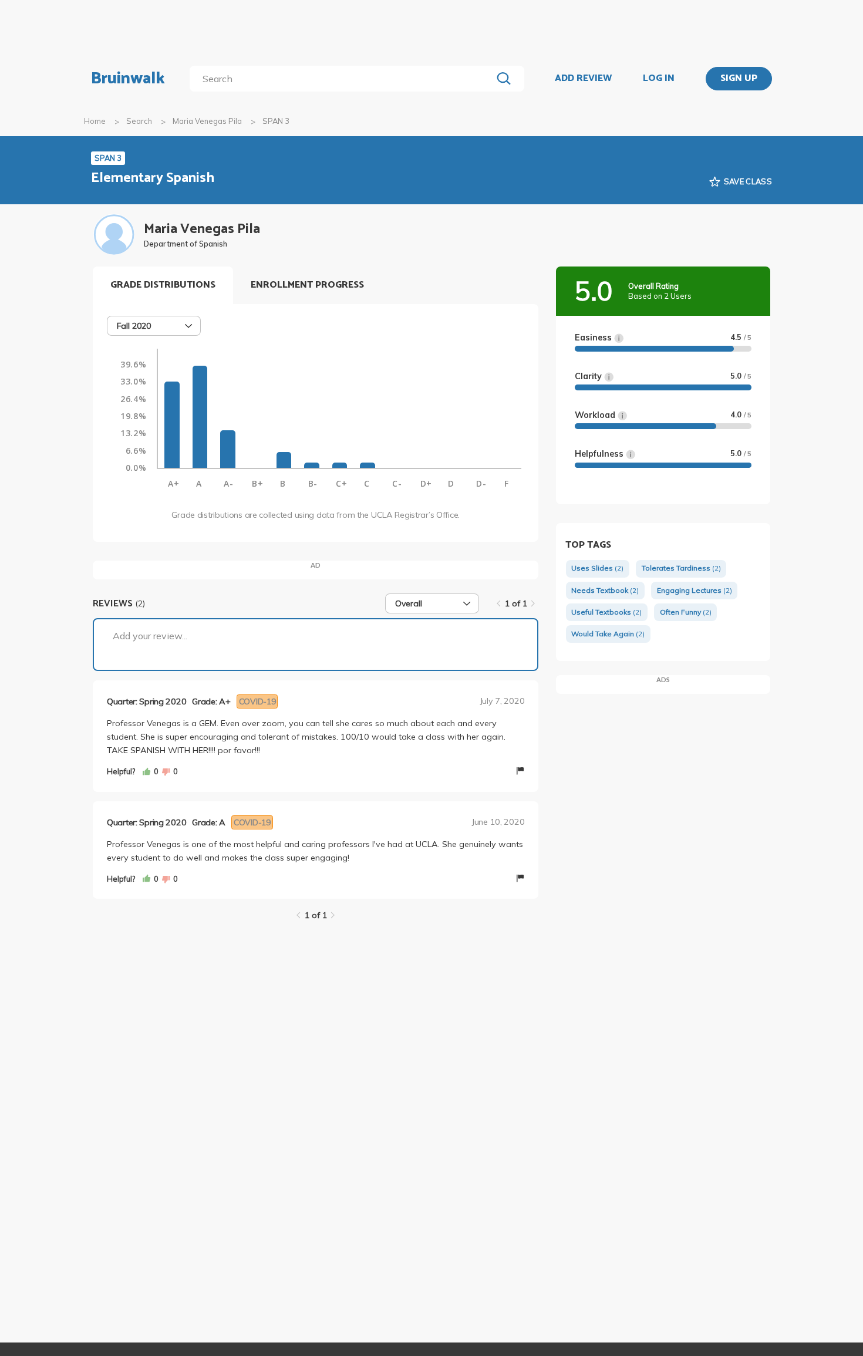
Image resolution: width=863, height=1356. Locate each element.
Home (95, 121)
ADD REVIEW (583, 78)
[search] (343, 79)
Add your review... (150, 636)
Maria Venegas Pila (207, 121)
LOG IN (659, 78)
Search (139, 121)
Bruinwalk (128, 79)
